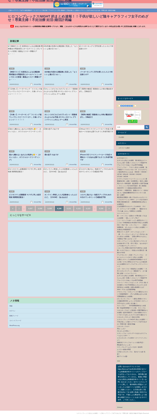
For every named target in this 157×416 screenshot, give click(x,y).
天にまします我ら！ (124, 331)
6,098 (40, 208)
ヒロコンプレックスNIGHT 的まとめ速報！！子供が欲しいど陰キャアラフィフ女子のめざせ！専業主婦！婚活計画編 (132, 322)
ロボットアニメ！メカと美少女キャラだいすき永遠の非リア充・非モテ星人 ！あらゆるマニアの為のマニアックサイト (132, 243)
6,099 (50, 208)
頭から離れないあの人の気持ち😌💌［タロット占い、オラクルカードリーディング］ (25, 157)
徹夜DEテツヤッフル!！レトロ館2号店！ (130, 342)
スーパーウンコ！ (123, 213)
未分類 (11, 68)
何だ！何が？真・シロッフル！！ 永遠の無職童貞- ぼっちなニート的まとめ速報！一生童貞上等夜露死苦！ (132, 227)
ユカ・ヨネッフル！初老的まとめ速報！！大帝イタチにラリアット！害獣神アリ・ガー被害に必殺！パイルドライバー (132, 271)
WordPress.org (14, 325)
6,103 (88, 208)
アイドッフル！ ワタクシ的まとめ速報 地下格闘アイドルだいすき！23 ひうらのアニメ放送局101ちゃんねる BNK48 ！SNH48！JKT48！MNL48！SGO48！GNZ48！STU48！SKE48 (132, 172)
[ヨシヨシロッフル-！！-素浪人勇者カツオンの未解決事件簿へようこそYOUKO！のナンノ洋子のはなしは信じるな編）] (132, 301)
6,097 (30, 208)
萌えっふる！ (121, 328)
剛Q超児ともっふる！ (124, 345)
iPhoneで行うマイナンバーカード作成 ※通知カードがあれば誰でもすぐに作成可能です (96, 157)
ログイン (12, 311)
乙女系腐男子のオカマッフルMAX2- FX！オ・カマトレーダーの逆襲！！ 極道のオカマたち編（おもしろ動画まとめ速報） (132, 209)
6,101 (69, 208)
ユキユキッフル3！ (123, 326)
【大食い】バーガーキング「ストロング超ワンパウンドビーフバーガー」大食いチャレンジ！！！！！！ (25, 117)
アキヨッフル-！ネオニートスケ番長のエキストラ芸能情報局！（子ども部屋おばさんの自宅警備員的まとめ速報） (132, 294)
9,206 (101, 208)
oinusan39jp (37, 84)
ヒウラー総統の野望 (124, 349)
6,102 (78, 208)
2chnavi (119, 407)
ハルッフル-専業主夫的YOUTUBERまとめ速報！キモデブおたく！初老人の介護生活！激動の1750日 (132, 250)
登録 (10, 306)
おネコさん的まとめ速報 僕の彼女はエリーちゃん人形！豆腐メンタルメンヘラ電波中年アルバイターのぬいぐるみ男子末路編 (132, 163)
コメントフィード (15, 320)
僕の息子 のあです (52, 154)
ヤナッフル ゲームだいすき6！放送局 (129, 347)
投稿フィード (13, 315)
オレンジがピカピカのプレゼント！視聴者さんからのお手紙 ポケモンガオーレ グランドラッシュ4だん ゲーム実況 (61, 117)
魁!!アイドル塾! (122, 356)
